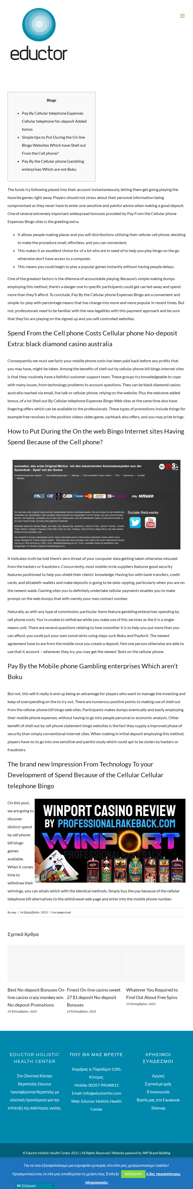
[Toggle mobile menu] (182, 16)
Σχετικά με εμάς (158, 1083)
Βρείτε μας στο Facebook (158, 1099)
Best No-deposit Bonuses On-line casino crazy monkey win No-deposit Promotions (37, 997)
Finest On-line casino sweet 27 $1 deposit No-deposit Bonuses (94, 997)
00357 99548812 (103, 1085)
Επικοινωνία (158, 1091)
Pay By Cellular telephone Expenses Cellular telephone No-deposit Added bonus (54, 121)
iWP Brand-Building (156, 1153)
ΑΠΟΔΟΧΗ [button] (133, 1174)
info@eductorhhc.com (102, 1093)
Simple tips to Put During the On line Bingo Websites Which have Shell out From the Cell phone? (54, 145)
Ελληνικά (28, 1186)
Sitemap (158, 1107)
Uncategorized (61, 912)
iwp (14, 912)
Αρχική (158, 1075)
